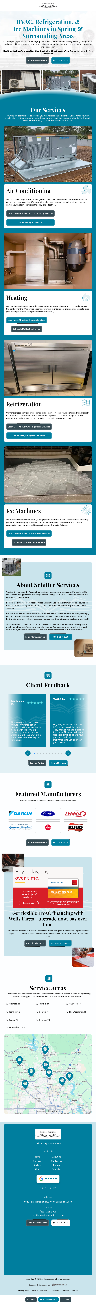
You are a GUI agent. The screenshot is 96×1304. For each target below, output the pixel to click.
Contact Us (56, 1161)
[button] (65, 1299)
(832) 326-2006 (48, 1211)
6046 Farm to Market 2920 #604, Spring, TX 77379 (48, 1202)
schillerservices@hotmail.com (48, 1215)
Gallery (37, 1165)
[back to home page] (48, 5)
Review (56, 1165)
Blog (37, 1169)
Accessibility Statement (59, 1290)
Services (37, 1161)
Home (37, 1157)
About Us (56, 1157)
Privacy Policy (23, 1290)
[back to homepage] (48, 1134)
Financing (56, 1169)
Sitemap (74, 1290)
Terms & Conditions (39, 1290)
